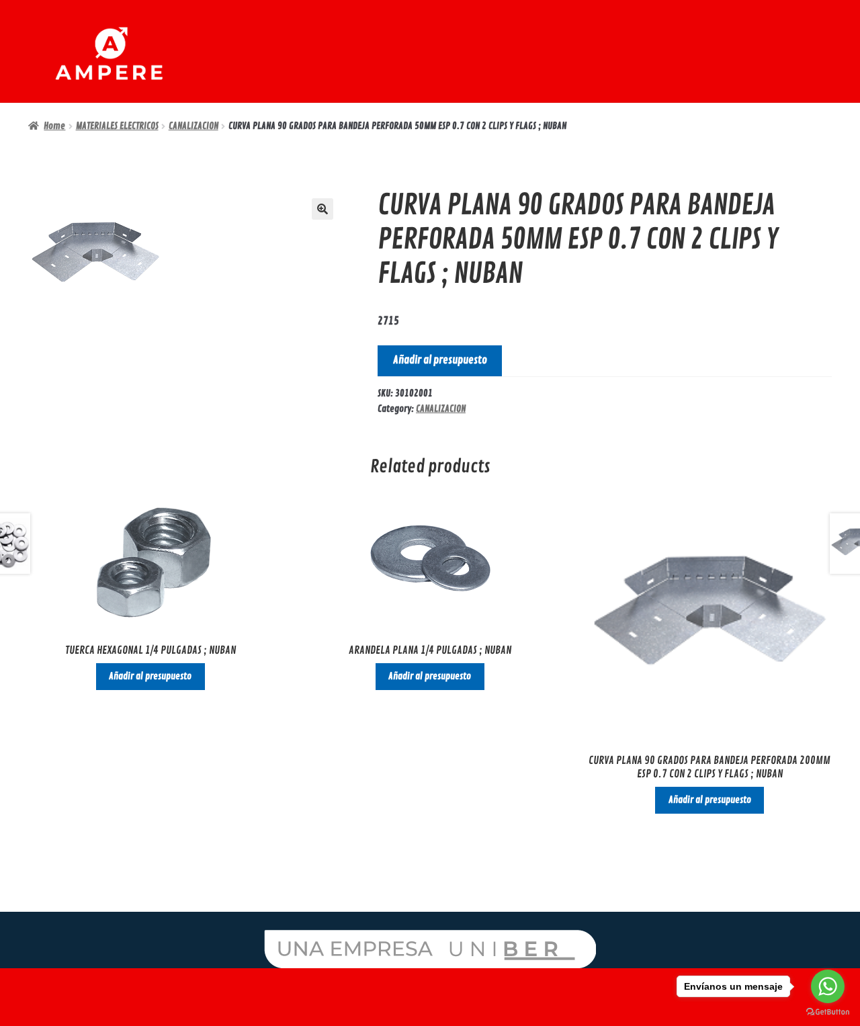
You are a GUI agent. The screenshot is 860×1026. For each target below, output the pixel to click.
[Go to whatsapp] (828, 986)
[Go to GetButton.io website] (827, 1012)
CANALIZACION (193, 126)
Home (54, 126)
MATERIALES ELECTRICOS (117, 126)
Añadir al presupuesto (440, 360)
